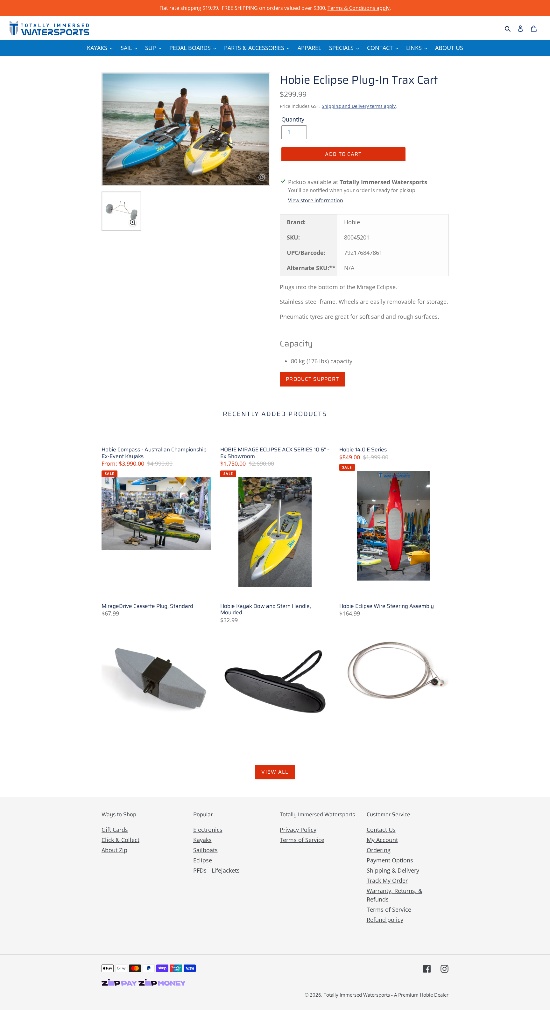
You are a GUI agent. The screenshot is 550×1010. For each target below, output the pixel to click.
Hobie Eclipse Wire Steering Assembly (386, 606)
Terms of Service (302, 840)
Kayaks (202, 840)
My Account (382, 840)
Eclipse (202, 860)
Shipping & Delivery (393, 870)
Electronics (207, 829)
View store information (315, 200)
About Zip (114, 850)
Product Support (312, 379)
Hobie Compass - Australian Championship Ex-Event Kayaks (154, 452)
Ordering (379, 850)
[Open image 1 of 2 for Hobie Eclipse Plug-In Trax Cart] (186, 129)
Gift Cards (115, 829)
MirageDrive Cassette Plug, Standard (147, 606)
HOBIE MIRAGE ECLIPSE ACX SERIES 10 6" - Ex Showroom (274, 452)
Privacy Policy (298, 829)
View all (274, 772)
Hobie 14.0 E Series (363, 449)
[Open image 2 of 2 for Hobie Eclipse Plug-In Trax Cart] (121, 211)
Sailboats (205, 850)
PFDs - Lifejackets (216, 870)
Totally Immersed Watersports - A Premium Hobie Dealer (386, 995)
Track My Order (387, 880)
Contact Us (381, 829)
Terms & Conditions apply (359, 7)
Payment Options (390, 860)
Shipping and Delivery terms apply (359, 106)
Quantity (292, 119)
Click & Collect (120, 840)
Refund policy (385, 919)
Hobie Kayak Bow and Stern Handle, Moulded (265, 609)
